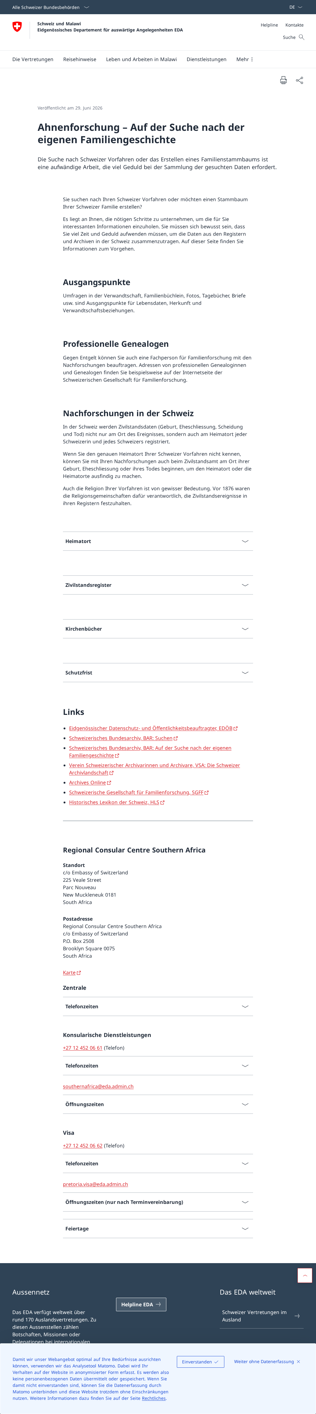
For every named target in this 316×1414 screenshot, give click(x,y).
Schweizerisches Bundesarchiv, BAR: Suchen (121, 738)
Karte (69, 972)
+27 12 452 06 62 (82, 1145)
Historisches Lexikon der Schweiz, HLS (114, 802)
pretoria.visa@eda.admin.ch (95, 1184)
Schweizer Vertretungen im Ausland (254, 1316)
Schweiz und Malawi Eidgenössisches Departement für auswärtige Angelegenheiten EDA (110, 26)
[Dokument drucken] (283, 80)
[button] (32, 59)
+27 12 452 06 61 (82, 1047)
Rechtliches (154, 1398)
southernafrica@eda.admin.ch (98, 1086)
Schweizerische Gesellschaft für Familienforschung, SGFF (136, 792)
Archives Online (87, 782)
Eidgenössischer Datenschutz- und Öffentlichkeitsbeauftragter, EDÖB (150, 728)
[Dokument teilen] (299, 80)
